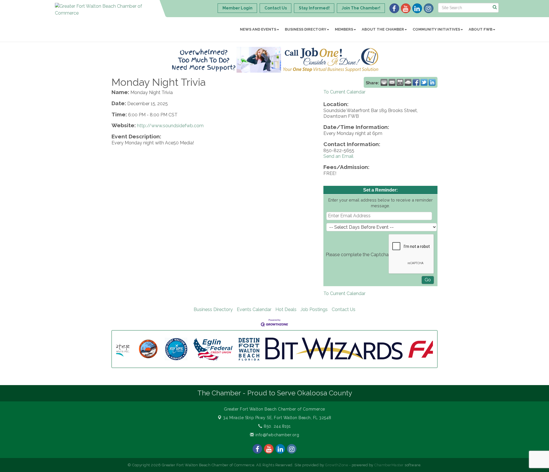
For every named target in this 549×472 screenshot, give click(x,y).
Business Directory (305, 29)
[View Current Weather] (408, 82)
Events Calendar (254, 309)
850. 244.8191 (276, 426)
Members (344, 29)
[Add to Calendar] (400, 82)
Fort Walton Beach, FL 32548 (277, 417)
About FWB (480, 29)
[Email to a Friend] (392, 82)
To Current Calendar (344, 92)
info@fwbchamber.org (276, 435)
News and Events (258, 29)
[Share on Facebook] (416, 82)
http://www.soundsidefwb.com (170, 125)
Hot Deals (286, 309)
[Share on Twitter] (424, 82)
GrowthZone (336, 465)
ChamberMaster (389, 465)
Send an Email (338, 156)
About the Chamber (383, 29)
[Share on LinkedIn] (432, 82)
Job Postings (314, 309)
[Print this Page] (384, 82)
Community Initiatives (436, 29)
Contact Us (343, 309)
